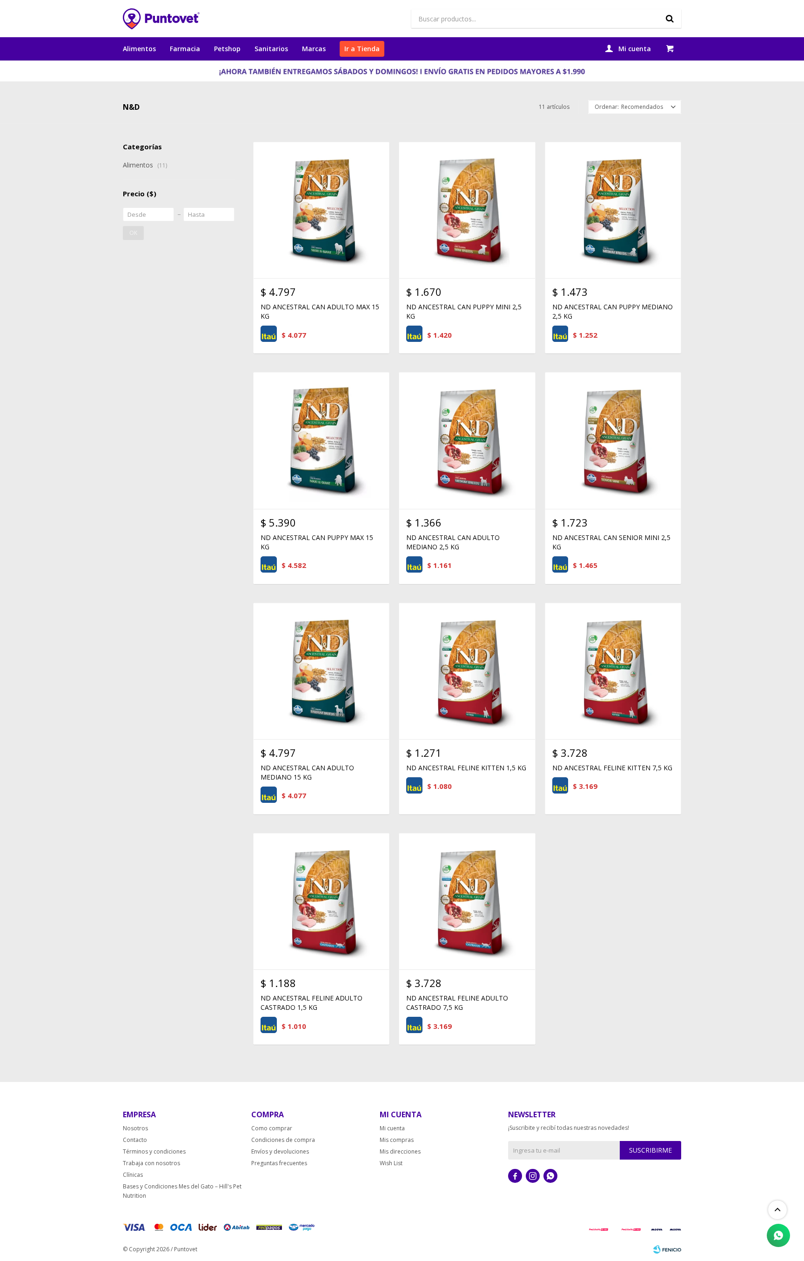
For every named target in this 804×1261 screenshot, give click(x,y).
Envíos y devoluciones (280, 1151)
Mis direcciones (400, 1151)
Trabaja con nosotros (151, 1163)
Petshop (227, 48)
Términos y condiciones (154, 1151)
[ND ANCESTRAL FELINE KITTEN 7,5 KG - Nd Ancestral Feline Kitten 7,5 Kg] (613, 671)
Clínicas (133, 1175)
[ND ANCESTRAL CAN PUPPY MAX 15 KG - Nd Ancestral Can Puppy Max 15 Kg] (321, 440)
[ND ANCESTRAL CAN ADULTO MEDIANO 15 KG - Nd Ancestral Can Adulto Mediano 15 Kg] (321, 671)
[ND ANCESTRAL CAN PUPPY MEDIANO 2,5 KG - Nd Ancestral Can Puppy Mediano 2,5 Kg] (613, 210)
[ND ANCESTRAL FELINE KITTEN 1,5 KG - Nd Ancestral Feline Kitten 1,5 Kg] (467, 671)
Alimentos (139, 48)
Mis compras (397, 1140)
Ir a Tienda (362, 48)
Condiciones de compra (283, 1140)
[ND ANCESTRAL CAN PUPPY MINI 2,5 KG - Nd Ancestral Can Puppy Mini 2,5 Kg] (467, 210)
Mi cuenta (392, 1128)
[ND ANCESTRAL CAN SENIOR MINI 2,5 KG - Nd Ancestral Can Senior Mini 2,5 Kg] (613, 440)
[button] (669, 18)
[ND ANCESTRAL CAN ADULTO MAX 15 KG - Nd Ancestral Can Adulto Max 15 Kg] (321, 210)
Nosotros (135, 1128)
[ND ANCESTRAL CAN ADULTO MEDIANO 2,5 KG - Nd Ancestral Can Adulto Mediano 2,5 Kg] (467, 440)
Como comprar (271, 1128)
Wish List (391, 1163)
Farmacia (185, 48)
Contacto (135, 1140)
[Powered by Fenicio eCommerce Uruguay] (667, 1249)
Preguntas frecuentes (279, 1163)
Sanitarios (271, 48)
